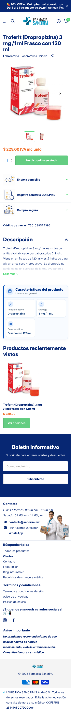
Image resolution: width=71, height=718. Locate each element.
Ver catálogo (5, 21)
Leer (9, 273)
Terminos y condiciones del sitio (23, 591)
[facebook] (14, 620)
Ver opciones (16, 423)
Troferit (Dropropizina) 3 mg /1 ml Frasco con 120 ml (22, 406)
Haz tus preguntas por (23, 530)
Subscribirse (36, 479)
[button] (60, 93)
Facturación (10, 566)
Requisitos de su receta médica (23, 577)
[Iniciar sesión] (59, 21)
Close (66, 6)
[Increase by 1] (12, 157)
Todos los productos (16, 551)
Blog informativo (13, 572)
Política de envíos (14, 601)
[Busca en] (13, 21)
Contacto (9, 561)
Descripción (18, 239)
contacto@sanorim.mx (24, 522)
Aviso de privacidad (16, 596)
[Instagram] (5, 620)
